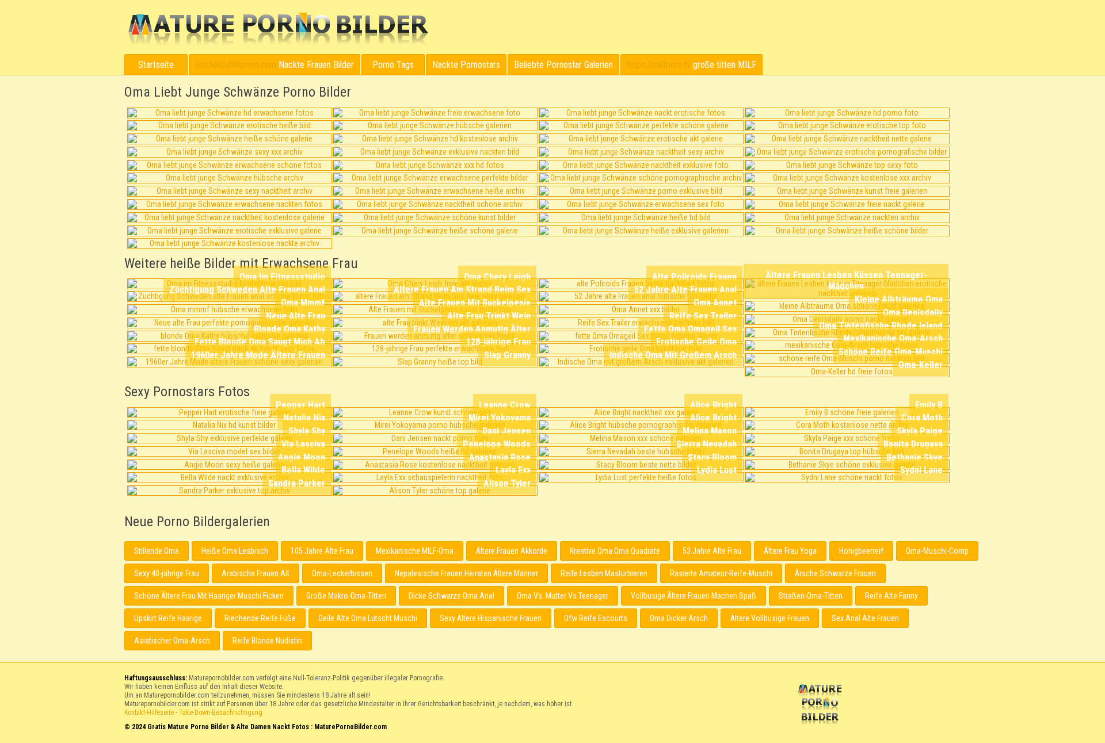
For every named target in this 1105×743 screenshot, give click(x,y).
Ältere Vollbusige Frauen (769, 618)
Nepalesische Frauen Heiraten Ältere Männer (466, 573)
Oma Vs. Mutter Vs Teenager (562, 595)
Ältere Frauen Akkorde (511, 551)
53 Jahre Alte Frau (712, 551)
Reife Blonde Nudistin (267, 640)
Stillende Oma (156, 551)
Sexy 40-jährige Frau (166, 573)
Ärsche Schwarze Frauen (835, 573)
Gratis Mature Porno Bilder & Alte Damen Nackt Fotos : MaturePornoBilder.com (822, 706)
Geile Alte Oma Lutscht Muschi (367, 618)
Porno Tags (393, 64)
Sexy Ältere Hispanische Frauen (491, 618)
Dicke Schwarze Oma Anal (451, 595)
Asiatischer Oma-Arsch (172, 640)
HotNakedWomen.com (235, 64)
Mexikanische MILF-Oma (415, 551)
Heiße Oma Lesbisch (234, 551)
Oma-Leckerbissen (342, 573)
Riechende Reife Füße (260, 618)
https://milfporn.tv (659, 64)
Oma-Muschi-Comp (937, 551)
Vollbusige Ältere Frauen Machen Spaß (693, 595)
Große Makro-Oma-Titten (346, 595)
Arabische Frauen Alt (255, 573)
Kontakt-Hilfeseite (149, 712)
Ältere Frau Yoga (790, 551)
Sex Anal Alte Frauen (865, 618)
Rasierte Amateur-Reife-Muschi (721, 573)
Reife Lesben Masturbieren (604, 573)
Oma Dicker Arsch (679, 618)
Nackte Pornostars (466, 64)
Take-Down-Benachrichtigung (220, 712)
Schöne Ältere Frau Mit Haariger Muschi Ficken (209, 595)
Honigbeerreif (861, 551)
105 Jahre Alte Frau (322, 551)
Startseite (156, 64)
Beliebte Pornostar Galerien (563, 64)
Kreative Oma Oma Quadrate (615, 551)
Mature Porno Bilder (277, 29)
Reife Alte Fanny (891, 595)
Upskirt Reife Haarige (168, 618)
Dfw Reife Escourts (595, 618)
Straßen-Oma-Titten (811, 595)
